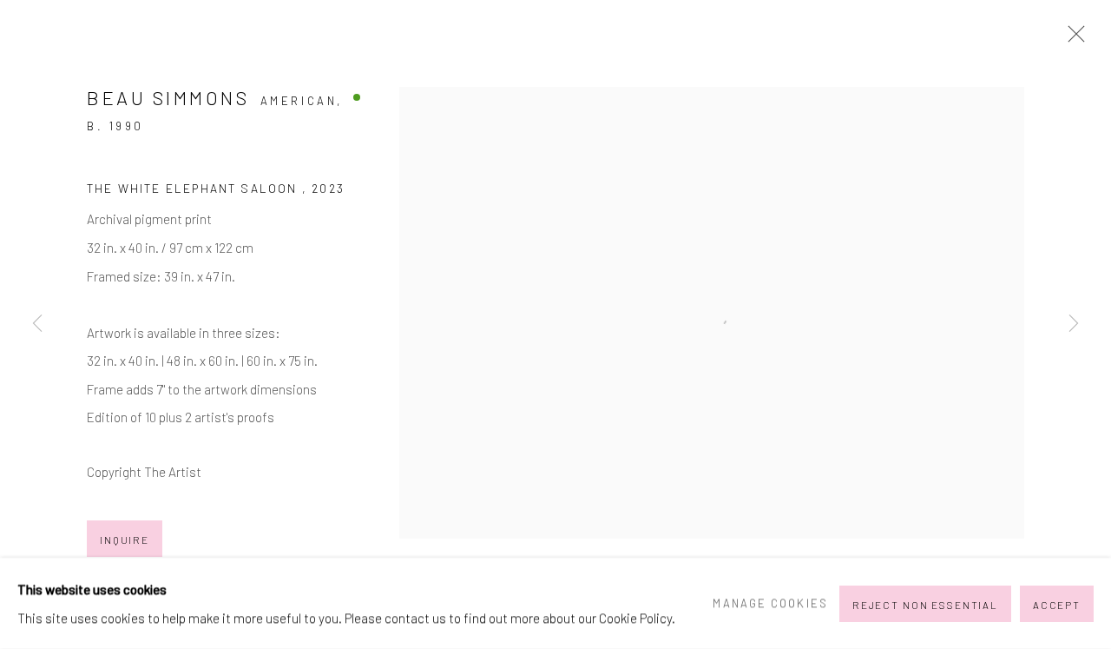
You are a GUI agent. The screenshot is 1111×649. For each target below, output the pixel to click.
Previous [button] (37, 324)
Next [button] (1073, 324)
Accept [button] (1057, 604)
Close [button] (1072, 39)
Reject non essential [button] (925, 604)
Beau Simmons (168, 97)
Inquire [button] (124, 539)
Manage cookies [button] (770, 603)
